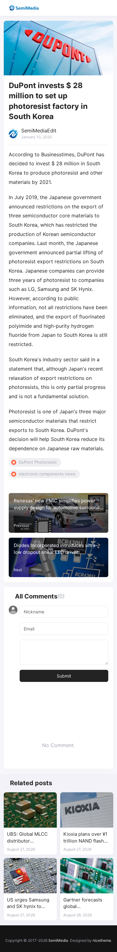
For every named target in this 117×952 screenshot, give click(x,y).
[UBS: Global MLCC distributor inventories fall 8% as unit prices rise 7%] (30, 809)
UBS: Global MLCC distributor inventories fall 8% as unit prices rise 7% (30, 837)
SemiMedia (58, 940)
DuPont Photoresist (38, 462)
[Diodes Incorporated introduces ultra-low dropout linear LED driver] (58, 557)
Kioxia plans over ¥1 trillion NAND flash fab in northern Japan (85, 837)
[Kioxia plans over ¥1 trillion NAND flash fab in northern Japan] (86, 809)
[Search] (94, 7)
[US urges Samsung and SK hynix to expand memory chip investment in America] (30, 875)
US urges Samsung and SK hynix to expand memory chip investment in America (30, 903)
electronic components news (47, 473)
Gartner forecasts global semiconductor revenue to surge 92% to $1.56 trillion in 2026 (85, 903)
